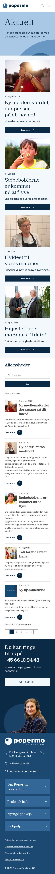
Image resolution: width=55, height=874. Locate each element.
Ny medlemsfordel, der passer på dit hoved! (27, 108)
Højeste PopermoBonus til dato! (25, 331)
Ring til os (29, 681)
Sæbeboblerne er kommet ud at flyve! (22, 186)
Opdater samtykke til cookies (19, 846)
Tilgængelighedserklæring (17, 853)
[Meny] (49, 6)
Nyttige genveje (19, 814)
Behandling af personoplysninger (21, 840)
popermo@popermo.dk (25, 771)
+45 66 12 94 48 (22, 660)
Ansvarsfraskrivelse (14, 859)
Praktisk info (17, 801)
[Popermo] (27, 741)
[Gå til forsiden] (15, 5)
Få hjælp (14, 826)
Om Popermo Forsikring (18, 786)
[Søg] (42, 5)
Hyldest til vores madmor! (23, 260)
